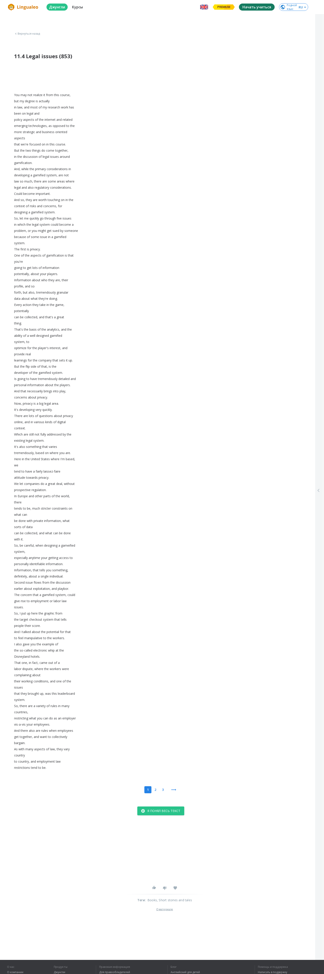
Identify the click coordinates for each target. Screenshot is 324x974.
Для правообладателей (114, 972)
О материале (164, 909)
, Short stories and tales (174, 900)
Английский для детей (185, 972)
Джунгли (59, 972)
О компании (15, 972)
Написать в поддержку (272, 972)
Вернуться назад (29, 33)
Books (152, 900)
